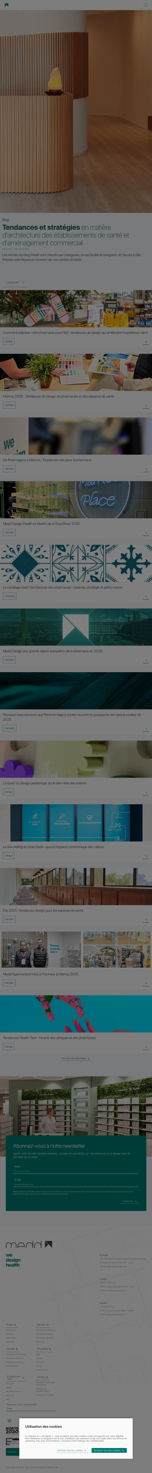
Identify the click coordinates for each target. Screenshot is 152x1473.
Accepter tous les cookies (107, 1450)
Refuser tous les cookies (70, 1450)
